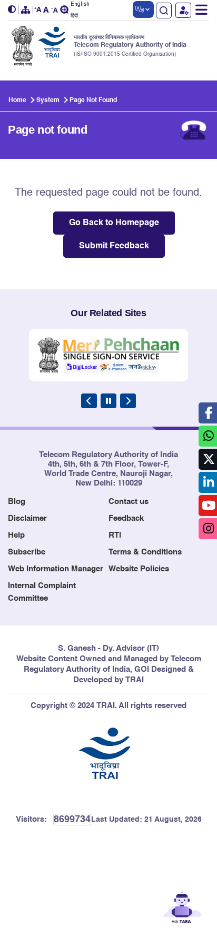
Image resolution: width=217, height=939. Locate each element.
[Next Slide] (128, 400)
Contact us (128, 502)
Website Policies (138, 569)
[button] (13, 9)
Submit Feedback (114, 246)
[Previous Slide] (89, 400)
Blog (16, 502)
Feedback (126, 518)
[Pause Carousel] (108, 400)
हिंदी (74, 16)
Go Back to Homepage (114, 223)
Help (16, 535)
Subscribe (26, 552)
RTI (114, 535)
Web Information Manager (55, 569)
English (80, 4)
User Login (183, 10)
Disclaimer (27, 518)
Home (17, 100)
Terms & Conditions (145, 552)
